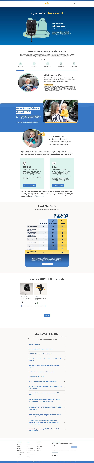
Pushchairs (19, 448)
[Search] (72, 3)
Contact (28, 444)
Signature (18, 444)
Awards (38, 448)
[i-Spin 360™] (40, 289)
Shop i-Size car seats (58, 185)
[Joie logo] (47, 3)
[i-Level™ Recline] (26, 289)
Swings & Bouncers (20, 452)
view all (47, 315)
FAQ (27, 446)
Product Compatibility (31, 450)
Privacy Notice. (55, 452)
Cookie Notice (65, 461)
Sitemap (28, 456)
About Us (38, 444)
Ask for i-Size (39, 446)
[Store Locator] (74, 3)
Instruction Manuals (30, 454)
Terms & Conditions (73, 461)
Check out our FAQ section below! (37, 196)
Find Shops (39, 450)
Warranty (28, 452)
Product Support (30, 448)
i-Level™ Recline (24, 296)
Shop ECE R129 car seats (29, 185)
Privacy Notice (58, 461)
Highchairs (19, 450)
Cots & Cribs (19, 454)
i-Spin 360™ (37, 296)
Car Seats (18, 446)
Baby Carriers (19, 456)
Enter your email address (56, 445)
